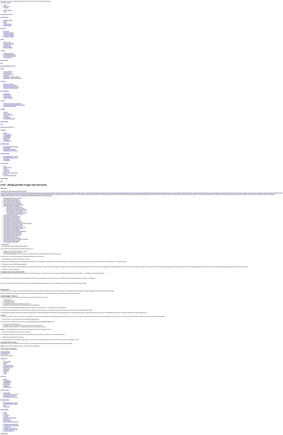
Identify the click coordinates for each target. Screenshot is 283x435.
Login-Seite (32, 321)
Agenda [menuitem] (5, 168)
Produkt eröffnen (7, 10)
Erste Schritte (163, 193)
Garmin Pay (196, 193)
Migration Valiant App (51, 194)
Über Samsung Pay (201, 194)
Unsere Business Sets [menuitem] (8, 74)
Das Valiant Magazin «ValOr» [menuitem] (11, 157)
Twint (249, 194)
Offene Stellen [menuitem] (7, 148)
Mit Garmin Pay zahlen (218, 193)
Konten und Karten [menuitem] (5, 17)
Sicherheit (114, 193)
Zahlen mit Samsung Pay (191, 194)
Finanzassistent (99, 193)
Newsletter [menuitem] (6, 362)
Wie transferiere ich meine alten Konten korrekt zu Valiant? (16, 259)
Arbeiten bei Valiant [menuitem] (5, 143)
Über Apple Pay (60, 193)
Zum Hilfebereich (5, 244)
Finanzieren (153, 193)
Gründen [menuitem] (6, 112)
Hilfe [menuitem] (5, 364)
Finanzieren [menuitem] (3, 28)
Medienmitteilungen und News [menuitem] (11, 156)
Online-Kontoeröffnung (110, 194)
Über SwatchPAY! (243, 194)
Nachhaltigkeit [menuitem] (7, 137)
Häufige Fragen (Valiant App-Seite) (22, 194)
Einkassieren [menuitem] (6, 75)
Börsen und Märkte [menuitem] (8, 47)
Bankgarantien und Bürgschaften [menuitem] (11, 86)
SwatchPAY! (96, 194)
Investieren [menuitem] (6, 116)
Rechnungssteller (142, 194)
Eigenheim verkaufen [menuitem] (8, 36)
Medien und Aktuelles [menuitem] (5, 153)
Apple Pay (14, 193)
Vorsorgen (34, 195)
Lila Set (43, 195)
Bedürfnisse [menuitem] (3, 109)
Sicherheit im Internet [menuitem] (8, 365)
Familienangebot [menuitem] (7, 25)
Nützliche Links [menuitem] (4, 358)
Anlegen (10, 193)
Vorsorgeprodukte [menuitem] (8, 57)
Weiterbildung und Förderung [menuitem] (10, 150)
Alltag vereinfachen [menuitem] (8, 114)
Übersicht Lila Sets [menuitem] (8, 20)
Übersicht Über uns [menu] (5, 127)
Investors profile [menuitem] (7, 167)
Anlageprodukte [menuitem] (7, 46)
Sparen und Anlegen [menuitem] (5, 91)
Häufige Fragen (10, 194)
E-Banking (88, 193)
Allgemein (3, 191)
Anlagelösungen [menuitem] (7, 95)
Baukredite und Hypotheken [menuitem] (10, 85)
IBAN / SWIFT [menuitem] (7, 361)
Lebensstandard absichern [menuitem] (10, 54)
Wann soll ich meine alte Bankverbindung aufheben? (14, 264)
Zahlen (39, 195)
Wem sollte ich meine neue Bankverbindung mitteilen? (15, 246)
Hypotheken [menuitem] (6, 31)
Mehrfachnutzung (5, 195)
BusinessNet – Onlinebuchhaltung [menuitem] (11, 77)
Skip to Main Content (6, 2)
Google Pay (236, 193)
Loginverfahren (42, 194)
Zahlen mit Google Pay (274, 193)
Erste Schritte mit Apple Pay (23, 193)
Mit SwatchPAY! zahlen (233, 194)
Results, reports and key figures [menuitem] (11, 172)
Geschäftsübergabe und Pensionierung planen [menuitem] (14, 105)
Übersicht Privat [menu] (4, 14)
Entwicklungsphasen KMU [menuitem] (10, 106)
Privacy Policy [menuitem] (7, 368)
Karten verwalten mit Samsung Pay (176, 194)
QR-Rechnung (119, 194)
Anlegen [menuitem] (2, 39)
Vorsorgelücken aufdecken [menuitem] (10, 56)
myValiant (101, 194)
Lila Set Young (48, 195)
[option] (13, 198)
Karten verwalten (171, 193)
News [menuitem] (5, 166)
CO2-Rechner (73, 193)
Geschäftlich (6, 6)
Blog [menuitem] (2, 63)
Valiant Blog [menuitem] (6, 159)
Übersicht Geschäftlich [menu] (5, 65)
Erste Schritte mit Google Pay (246, 193)
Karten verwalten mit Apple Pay (38, 193)
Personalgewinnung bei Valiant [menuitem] (11, 146)
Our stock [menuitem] (6, 174)
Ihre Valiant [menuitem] (3, 130)
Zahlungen (129, 193)
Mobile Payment (61, 194)
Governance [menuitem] (6, 170)
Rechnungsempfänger (144, 193)
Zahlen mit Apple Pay (51, 193)
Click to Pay (67, 193)
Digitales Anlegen (81, 193)
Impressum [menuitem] (6, 369)
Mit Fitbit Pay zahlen (180, 193)
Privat (5, 5)
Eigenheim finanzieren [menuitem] (9, 34)
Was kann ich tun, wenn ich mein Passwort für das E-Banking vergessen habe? (20, 319)
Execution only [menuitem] (7, 45)
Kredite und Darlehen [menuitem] (9, 84)
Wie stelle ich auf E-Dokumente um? (10, 269)
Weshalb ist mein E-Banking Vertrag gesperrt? (13, 337)
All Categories (4, 193)
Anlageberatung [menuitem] (7, 42)
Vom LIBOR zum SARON (25, 195)
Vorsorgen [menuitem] (3, 50)
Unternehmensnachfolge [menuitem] (9, 118)
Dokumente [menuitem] (6, 370)
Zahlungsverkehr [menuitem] (7, 24)
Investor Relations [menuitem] (4, 163)
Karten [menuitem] (5, 22)
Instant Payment (35, 194)
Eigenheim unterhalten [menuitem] (9, 35)
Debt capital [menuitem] (6, 171)
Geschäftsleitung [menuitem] (7, 135)
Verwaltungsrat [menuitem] (7, 134)
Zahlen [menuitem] (2, 68)
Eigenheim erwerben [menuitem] (8, 32)
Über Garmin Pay (228, 193)
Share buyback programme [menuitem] (10, 175)
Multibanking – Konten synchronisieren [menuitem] (13, 78)
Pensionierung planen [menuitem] (9, 53)
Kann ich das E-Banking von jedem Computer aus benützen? (16, 332)
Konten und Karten (107, 193)
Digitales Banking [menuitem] (4, 60)
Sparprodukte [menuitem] (7, 93)
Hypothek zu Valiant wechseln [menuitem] (11, 88)
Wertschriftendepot (121, 193)
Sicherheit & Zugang (14, 195)
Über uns (6, 7)
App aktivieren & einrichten (268, 194)
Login (5, 11)
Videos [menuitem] (5, 373)
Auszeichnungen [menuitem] (7, 141)
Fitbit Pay (158, 193)
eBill (133, 193)
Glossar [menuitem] (5, 372)
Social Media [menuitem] (7, 160)
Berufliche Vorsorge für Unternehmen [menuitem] (12, 103)
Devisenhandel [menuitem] (7, 117)
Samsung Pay (89, 194)
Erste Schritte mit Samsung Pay (160, 194)
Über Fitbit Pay (189, 193)
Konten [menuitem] (5, 21)
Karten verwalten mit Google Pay (261, 193)
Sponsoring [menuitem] (6, 139)
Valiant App (254, 194)
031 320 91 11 (26, 343)
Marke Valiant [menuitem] (7, 138)
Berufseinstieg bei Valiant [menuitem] (9, 149)
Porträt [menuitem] (5, 133)
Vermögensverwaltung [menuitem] (9, 43)
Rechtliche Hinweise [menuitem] (8, 366)
